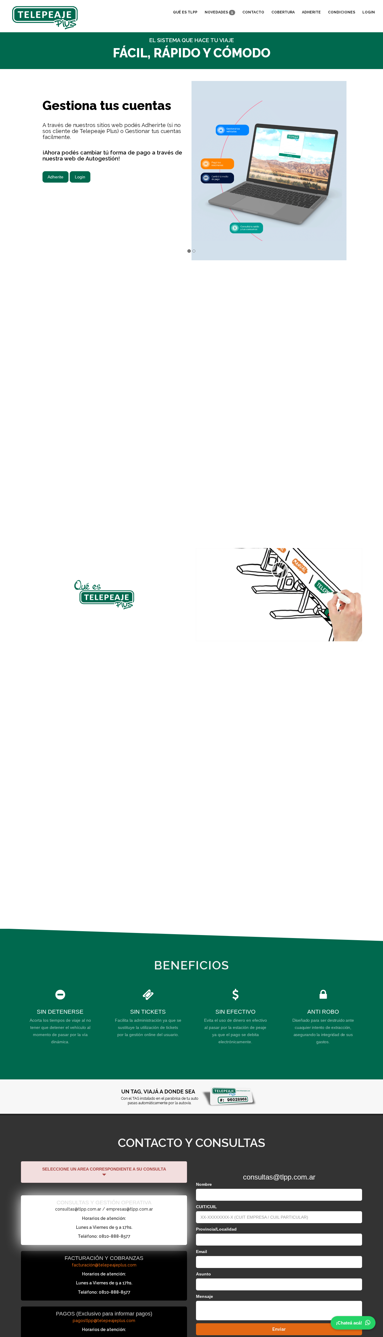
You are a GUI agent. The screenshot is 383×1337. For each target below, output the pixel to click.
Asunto (203, 1274)
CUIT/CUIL (206, 1206)
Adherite (311, 12)
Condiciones (341, 12)
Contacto (253, 12)
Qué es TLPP (185, 12)
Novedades (219, 12)
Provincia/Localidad (216, 1229)
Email (201, 1251)
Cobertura (283, 12)
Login (368, 12)
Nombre (204, 1184)
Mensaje (204, 1296)
